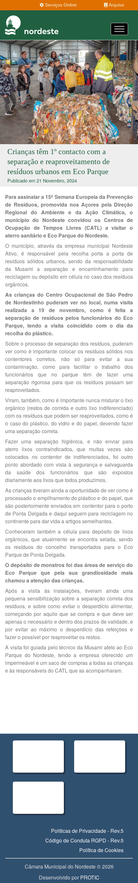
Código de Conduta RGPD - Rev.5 (84, 840)
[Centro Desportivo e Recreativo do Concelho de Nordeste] (38, 798)
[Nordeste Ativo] (38, 756)
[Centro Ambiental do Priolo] (99, 756)
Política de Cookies (101, 850)
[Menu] (119, 29)
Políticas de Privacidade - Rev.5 (87, 830)
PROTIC (89, 877)
